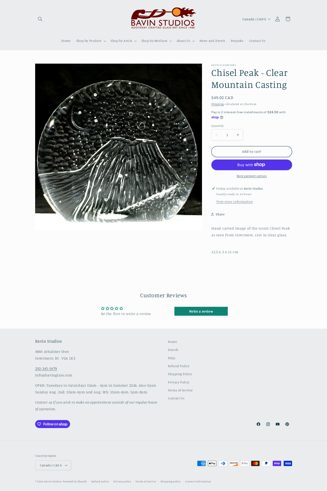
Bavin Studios (53, 481)
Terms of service (145, 481)
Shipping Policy (180, 374)
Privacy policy (122, 481)
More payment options (252, 175)
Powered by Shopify (75, 481)
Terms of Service (180, 390)
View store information (234, 201)
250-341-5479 (46, 368)
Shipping (217, 104)
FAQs (172, 358)
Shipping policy (171, 481)
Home (172, 341)
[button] (40, 19)
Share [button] (220, 214)
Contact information (198, 481)
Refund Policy (178, 366)
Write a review (201, 311)
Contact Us (176, 398)
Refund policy (100, 481)
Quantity (217, 125)
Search (173, 350)
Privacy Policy (179, 382)
